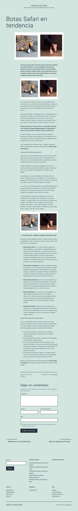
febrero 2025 (9, 490)
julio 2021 (8, 496)
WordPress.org (56, 496)
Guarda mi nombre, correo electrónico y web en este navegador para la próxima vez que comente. (39, 425)
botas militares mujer (37, 128)
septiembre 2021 (10, 492)
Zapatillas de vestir (39, 5)
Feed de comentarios (57, 494)
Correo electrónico (45, 409)
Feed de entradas (56, 492)
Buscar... (8, 459)
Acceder (54, 490)
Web (21, 416)
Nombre (22, 409)
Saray (23, 376)
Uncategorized (54, 374)
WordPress (69, 504)
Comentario (23, 393)
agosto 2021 (9, 494)
